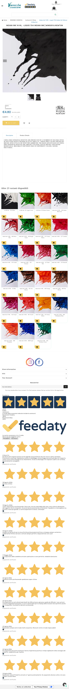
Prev (5, 60)
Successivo (14, 438)
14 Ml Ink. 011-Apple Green (26, 210)
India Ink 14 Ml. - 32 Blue (9, 288)
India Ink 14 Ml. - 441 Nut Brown (26, 289)
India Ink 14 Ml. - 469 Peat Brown (59, 289)
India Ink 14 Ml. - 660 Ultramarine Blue (59, 315)
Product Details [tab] (24, 135)
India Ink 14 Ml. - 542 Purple (9, 314)
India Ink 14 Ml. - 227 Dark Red (43, 263)
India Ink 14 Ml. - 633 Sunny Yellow (43, 315)
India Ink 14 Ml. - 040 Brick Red (9, 237)
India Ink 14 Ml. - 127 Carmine (59, 236)
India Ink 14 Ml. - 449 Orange (43, 288)
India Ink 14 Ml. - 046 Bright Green (26, 237)
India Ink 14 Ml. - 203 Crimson (26, 263)
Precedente (6, 438)
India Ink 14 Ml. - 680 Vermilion (9, 341)
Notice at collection (24, 687)
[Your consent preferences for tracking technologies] (66, 686)
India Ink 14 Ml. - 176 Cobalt (9, 262)
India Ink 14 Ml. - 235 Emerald (59, 262)
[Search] (55, 15)
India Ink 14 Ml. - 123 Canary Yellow (43, 237)
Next (64, 60)
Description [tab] (9, 135)
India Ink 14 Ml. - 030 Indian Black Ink (59, 211)
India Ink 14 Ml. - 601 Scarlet (26, 314)
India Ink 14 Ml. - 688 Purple (26, 340)
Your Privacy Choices (41, 687)
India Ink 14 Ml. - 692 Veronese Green (42, 341)
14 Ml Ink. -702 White (9, 210)
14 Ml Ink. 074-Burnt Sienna (43, 210)
